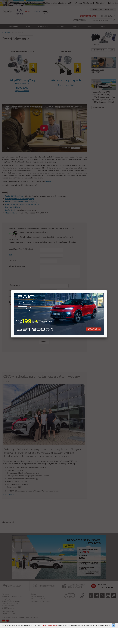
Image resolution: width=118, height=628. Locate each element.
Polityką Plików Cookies (50, 625)
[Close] (107, 290)
